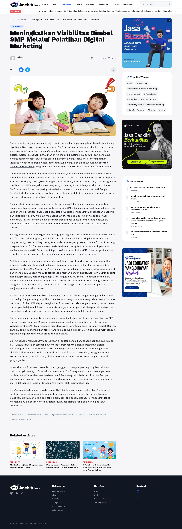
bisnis (79, 4)
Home (45, 4)
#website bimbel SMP (21, 419)
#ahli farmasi (133, 94)
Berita (55, 4)
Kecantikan (128, 4)
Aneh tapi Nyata (59, 491)
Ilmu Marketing (58, 506)
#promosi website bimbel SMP (93, 415)
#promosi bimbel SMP (38, 415)
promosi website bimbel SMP (70, 250)
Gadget (55, 502)
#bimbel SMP (18, 415)
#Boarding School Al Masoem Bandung (145, 104)
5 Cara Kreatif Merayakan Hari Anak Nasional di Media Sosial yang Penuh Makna (97, 467)
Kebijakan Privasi (101, 499)
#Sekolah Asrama (135, 110)
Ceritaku (90, 4)
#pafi (129, 83)
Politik (116, 4)
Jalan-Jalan (57, 510)
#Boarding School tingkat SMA (141, 99)
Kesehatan (103, 4)
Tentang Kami (100, 502)
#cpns (162, 110)
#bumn (151, 110)
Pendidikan (67, 4)
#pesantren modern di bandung (142, 88)
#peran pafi (141, 83)
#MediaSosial (150, 94)
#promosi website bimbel (63, 415)
